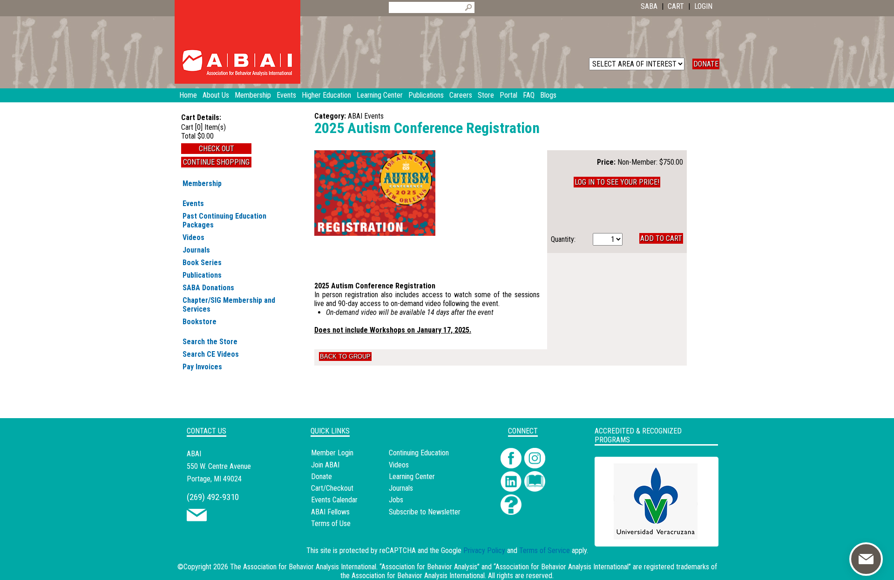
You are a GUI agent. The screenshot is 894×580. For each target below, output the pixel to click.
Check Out (216, 148)
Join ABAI (325, 464)
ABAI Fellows (330, 511)
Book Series (202, 262)
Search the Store (210, 341)
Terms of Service (544, 550)
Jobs (396, 499)
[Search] (468, 7)
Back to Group (345, 356)
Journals (196, 250)
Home (188, 95)
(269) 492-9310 (213, 497)
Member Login (332, 452)
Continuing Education (419, 452)
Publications (202, 275)
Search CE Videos (211, 354)
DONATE (705, 64)
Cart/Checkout (332, 488)
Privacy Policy (484, 550)
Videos (193, 237)
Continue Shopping (216, 162)
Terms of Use (331, 523)
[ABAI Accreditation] (646, 540)
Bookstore (200, 321)
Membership (202, 183)
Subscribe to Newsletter (425, 511)
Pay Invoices (202, 366)
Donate (321, 476)
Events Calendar (334, 499)
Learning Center (412, 476)
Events (193, 203)
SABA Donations (208, 287)
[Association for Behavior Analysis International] (237, 42)
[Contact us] (197, 518)
